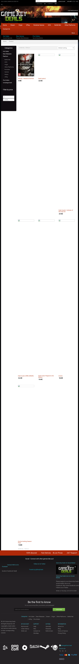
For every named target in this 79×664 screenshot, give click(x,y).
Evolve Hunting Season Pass (25, 542)
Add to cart (31, 74)
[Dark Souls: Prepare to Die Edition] (46, 296)
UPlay (6, 77)
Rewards (48, 628)
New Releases (7, 54)
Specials (48, 626)
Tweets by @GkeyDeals (36, 569)
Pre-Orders (36, 36)
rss (65, 651)
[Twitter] (77, 38)
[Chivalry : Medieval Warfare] (26, 65)
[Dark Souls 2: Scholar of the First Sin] (67, 131)
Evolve (60, 376)
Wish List (24, 631)
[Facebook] (77, 36)
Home (4, 41)
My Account (24, 626)
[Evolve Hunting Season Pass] (26, 462)
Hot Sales (6, 36)
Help (34, 626)
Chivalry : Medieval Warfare (26, 78)
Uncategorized (7, 82)
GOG (6, 62)
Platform (5, 56)
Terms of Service (63, 631)
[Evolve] (67, 296)
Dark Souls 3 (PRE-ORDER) (26, 376)
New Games (20, 36)
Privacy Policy (62, 633)
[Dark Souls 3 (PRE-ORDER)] (26, 296)
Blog (59, 628)
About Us (61, 626)
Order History (25, 628)
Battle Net (7, 59)
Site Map (36, 633)
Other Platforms (9, 67)
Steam (6, 74)
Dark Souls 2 (42, 78)
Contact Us (36, 631)
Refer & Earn (49, 631)
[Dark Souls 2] (46, 65)
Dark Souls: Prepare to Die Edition (46, 376)
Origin (6, 64)
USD (56, 3)
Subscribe (59, 609)
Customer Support (73, 10)
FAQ (34, 628)
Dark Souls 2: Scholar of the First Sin (66, 211)
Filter (6, 99)
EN (45, 3)
